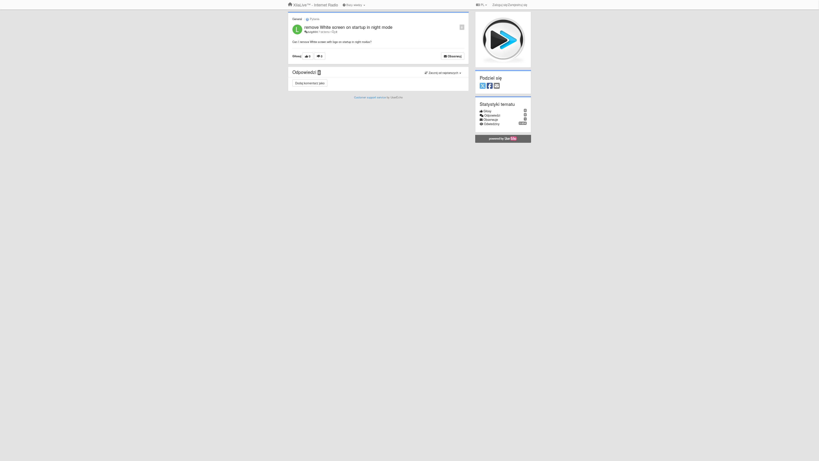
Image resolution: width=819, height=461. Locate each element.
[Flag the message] (457, 27)
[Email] (497, 86)
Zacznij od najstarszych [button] (443, 73)
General (297, 19)
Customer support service (370, 97)
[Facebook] (490, 86)
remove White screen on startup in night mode (348, 27)
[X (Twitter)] (483, 86)
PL (482, 5)
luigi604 (313, 32)
